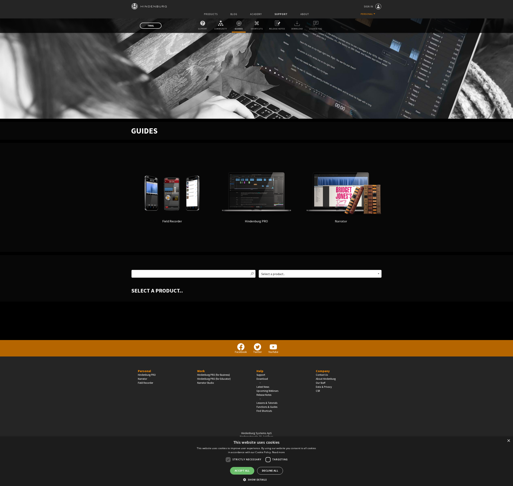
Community (220, 28)
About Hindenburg (326, 378)
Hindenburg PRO (147, 374)
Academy (256, 14)
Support (281, 14)
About (304, 14)
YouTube (273, 352)
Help (259, 371)
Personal (144, 371)
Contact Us (322, 374)
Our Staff (320, 382)
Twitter (257, 352)
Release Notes (277, 28)
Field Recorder (145, 382)
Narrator (142, 378)
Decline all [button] (270, 470)
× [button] (508, 440)
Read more (278, 452)
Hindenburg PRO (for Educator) (214, 378)
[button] (256, 479)
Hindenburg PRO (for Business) (213, 374)
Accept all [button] (242, 470)
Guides (239, 28)
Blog (233, 14)
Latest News (262, 386)
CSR (318, 390)
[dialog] (256, 461)
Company (323, 371)
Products (211, 14)
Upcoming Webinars (267, 390)
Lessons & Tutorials (266, 402)
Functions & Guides (266, 406)
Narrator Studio (205, 382)
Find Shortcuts (264, 410)
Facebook (241, 352)
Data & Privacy (324, 386)
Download (297, 28)
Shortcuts (257, 28)
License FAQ (315, 28)
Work (201, 371)
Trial (150, 25)
